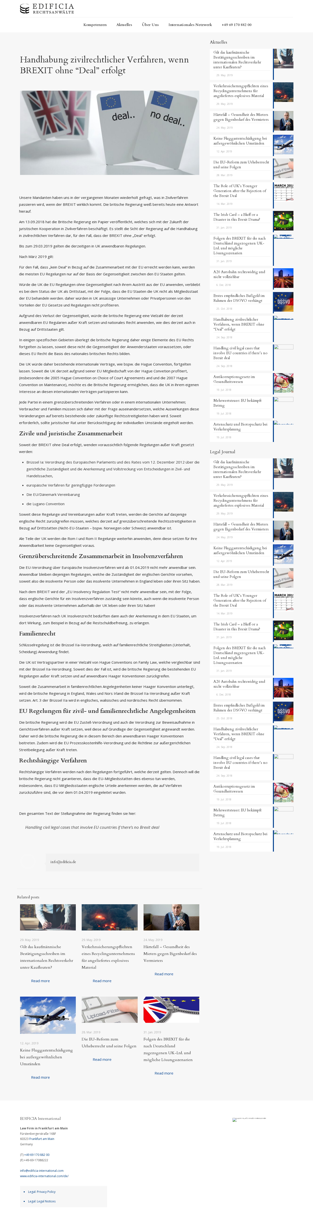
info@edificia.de (63, 861)
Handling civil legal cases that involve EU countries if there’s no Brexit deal (92, 827)
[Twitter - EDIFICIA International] (254, 1133)
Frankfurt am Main (41, 1139)
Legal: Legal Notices (42, 1201)
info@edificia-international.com (42, 1171)
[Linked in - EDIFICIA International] (263, 1133)
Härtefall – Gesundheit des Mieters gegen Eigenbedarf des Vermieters (170, 953)
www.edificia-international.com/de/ (44, 1176)
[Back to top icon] (293, 1213)
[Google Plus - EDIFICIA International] (244, 1133)
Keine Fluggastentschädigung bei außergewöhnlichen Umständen (46, 1057)
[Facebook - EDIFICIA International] (235, 1133)
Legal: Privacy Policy (42, 1192)
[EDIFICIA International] (47, 8)
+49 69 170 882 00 (36, 1155)
